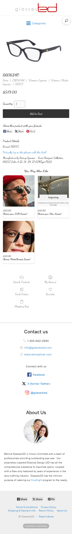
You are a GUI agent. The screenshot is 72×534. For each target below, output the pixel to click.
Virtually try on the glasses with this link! (24, 152)
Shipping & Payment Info (22, 510)
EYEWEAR (19, 80)
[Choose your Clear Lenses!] (53, 191)
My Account (50, 282)
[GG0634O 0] (36, 51)
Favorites (50, 294)
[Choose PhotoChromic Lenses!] (18, 236)
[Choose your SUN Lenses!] (18, 191)
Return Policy (46, 510)
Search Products (21, 282)
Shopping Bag (22, 306)
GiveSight (36, 480)
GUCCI (19, 84)
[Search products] (66, 21)
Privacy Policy (48, 507)
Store (5, 80)
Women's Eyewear (38, 80)
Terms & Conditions (27, 507)
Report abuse (46, 516)
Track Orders (21, 294)
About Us (62, 510)
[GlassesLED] (36, 8)
